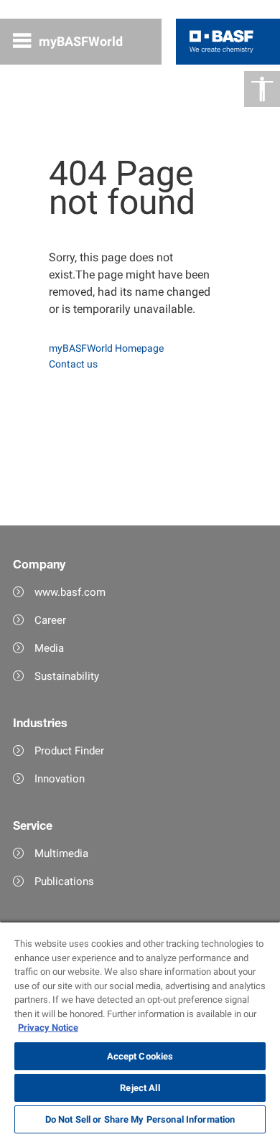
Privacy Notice (48, 1027)
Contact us (73, 364)
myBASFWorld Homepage (106, 348)
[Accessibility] (262, 89)
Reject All (139, 1087)
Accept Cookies (140, 1056)
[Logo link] (221, 41)
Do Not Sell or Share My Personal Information (140, 1119)
